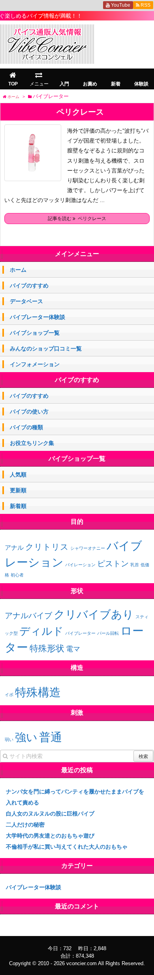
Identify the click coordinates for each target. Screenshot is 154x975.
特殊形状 (47, 648)
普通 (50, 736)
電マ (73, 649)
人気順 (18, 474)
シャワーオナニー (87, 548)
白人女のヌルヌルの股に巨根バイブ (50, 813)
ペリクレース (80, 112)
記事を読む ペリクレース (77, 218)
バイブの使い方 (29, 411)
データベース (26, 301)
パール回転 (108, 633)
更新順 (18, 490)
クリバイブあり (94, 614)
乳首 (134, 564)
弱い (9, 739)
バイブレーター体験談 (37, 317)
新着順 (18, 506)
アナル (14, 547)
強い (26, 737)
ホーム (18, 269)
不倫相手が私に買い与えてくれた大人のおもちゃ (67, 846)
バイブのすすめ (29, 285)
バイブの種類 (26, 427)
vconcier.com (81, 963)
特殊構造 (38, 692)
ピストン (113, 563)
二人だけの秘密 (25, 824)
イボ (9, 694)
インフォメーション (35, 364)
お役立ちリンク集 (32, 443)
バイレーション (80, 564)
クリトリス (47, 546)
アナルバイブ (28, 615)
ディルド (41, 631)
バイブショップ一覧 (35, 333)
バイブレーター (80, 633)
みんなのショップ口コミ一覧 (46, 348)
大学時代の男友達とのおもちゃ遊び (50, 835)
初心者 (17, 575)
